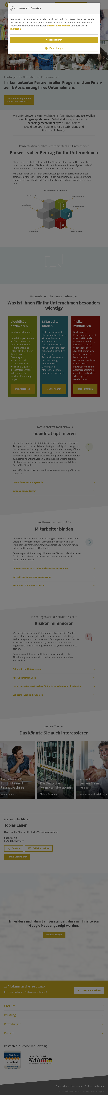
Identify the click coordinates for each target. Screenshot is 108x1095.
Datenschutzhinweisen (58, 25)
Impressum (15, 28)
